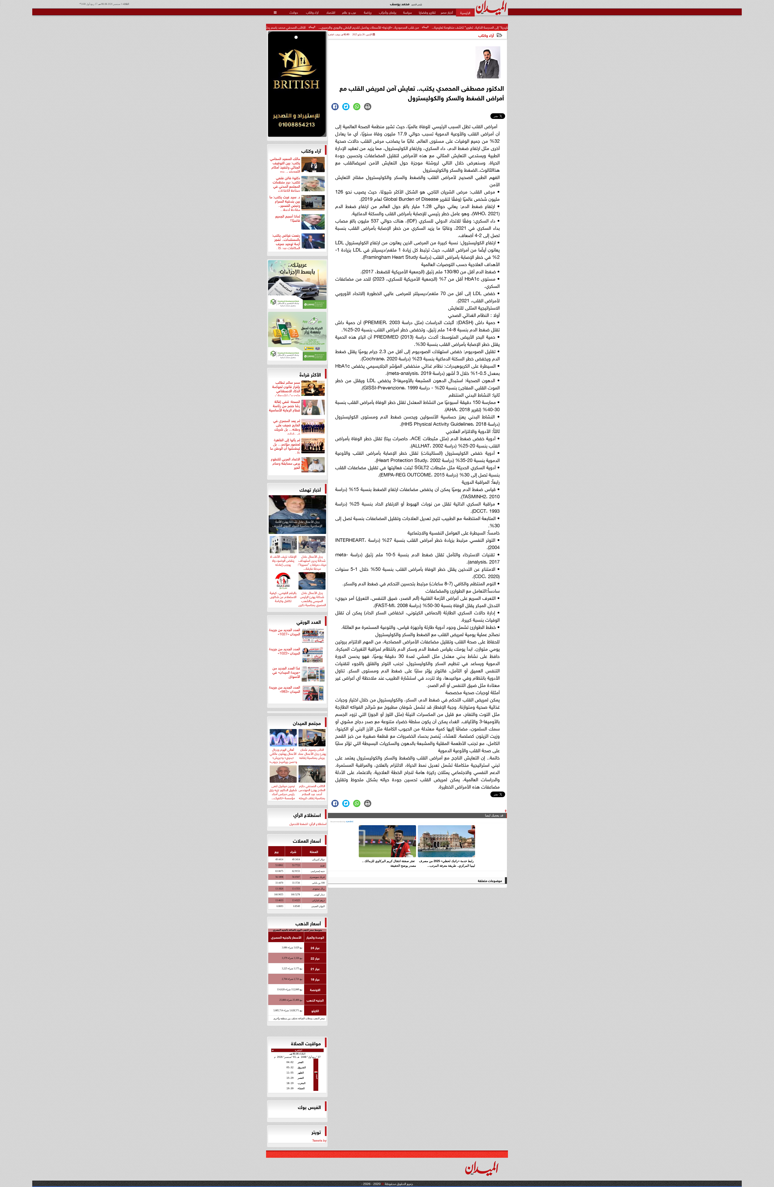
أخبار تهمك (310, 489)
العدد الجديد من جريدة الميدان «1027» (284, 632)
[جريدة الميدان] (297, 85)
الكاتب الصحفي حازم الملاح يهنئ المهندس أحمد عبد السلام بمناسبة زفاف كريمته (312, 791)
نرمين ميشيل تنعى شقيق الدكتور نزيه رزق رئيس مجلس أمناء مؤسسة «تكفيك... (283, 791)
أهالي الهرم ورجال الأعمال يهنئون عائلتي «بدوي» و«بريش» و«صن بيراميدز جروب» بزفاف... (283, 756)
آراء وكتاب (486, 35)
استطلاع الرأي (307, 814)
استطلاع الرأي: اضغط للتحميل (308, 823)
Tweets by (319, 1140)
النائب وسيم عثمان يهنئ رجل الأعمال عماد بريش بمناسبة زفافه (312, 752)
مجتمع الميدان (307, 722)
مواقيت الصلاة (306, 1043)
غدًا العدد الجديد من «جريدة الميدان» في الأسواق (286, 672)
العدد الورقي (308, 621)
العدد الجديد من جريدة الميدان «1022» (284, 651)
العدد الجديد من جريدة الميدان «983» (284, 689)
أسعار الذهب (308, 923)
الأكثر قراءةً (310, 374)
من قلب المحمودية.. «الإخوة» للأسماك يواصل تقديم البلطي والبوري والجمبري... (470, 27)
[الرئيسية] (465, 12)
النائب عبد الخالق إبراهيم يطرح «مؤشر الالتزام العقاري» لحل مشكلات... (280, 27)
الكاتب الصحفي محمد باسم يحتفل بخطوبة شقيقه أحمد (372, 27)
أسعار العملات (307, 840)
